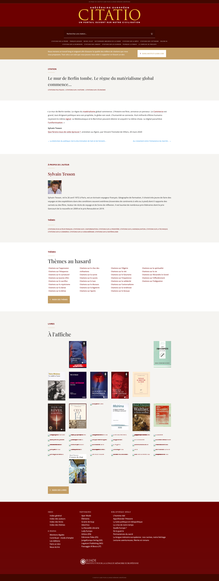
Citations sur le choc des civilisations (89, 270)
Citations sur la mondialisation (133, 229)
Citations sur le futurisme (121, 274)
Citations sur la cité (118, 271)
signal (68, 119)
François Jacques (76, 41)
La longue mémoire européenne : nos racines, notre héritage (139, 537)
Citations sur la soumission (72, 44)
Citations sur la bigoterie (90, 287)
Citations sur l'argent (92, 44)
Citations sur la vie (149, 271)
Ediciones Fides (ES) (89, 537)
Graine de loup (87, 522)
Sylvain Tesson (61, 174)
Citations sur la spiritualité (152, 268)
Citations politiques (56, 90)
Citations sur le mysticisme (59, 284)
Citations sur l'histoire (75, 90)
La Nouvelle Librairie (90, 528)
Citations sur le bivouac (120, 291)
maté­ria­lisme (89, 111)
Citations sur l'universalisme (122, 284)
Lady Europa (86, 531)
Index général (56, 515)
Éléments (85, 518)
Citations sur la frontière (109, 229)
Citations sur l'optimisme (149, 41)
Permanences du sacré (123, 534)
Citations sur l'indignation (152, 281)
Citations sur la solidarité (121, 281)
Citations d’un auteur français (60, 229)
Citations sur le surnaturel (58, 274)
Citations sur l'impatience (121, 278)
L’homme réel (119, 515)
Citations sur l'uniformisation (85, 229)
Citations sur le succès (89, 278)
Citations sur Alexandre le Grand (155, 274)
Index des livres (59, 490)
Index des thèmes (60, 299)
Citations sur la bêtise (57, 291)
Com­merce (158, 111)
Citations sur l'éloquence (58, 271)
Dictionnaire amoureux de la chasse (108, 41)
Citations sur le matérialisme (106, 232)
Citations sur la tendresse (121, 287)
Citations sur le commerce (58, 232)
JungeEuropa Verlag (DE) (92, 540)
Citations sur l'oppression (58, 268)
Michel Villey (88, 41)
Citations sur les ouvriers (111, 44)
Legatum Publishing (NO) (92, 543)
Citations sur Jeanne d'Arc (58, 278)
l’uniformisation (55, 122)
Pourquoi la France (130, 44)
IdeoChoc (85, 525)
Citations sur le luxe (88, 281)
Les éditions (55, 541)
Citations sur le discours (89, 284)
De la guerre (118, 531)
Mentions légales (57, 535)
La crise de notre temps (123, 525)
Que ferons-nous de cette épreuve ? (64, 132)
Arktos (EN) (86, 534)
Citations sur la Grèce (131, 41)
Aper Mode (86, 515)
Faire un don (55, 544)
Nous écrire (55, 547)
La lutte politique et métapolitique (127, 522)
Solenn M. (164, 41)
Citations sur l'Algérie (119, 268)
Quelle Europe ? (120, 528)
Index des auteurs (57, 518)
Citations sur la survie (88, 274)
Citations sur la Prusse (59, 41)
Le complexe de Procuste (148, 44)
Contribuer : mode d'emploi (62, 538)
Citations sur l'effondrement (153, 278)
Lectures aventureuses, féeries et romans (131, 540)
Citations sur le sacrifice (58, 281)
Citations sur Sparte (88, 291)
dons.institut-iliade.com (153, 53)
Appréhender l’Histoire (123, 518)
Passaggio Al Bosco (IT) (91, 546)
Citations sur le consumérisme (82, 232)
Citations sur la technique (157, 229)
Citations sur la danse (57, 287)
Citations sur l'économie (96, 90)
